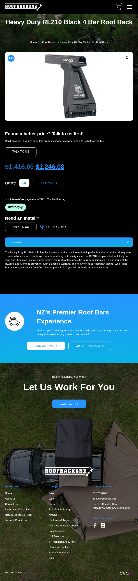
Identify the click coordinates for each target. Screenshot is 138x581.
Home (33, 42)
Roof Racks (48, 42)
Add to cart (47, 182)
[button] (129, 7)
